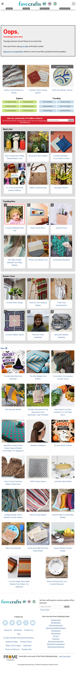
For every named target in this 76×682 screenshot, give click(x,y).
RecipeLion (56, 639)
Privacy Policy (42, 120)
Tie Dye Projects (65, 102)
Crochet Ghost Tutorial (63, 445)
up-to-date (24, 46)
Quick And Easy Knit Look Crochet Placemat (57, 582)
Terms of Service (12, 649)
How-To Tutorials (65, 106)
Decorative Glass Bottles (38, 156)
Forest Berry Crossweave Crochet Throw (63, 377)
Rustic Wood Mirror (38, 228)
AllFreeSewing (56, 633)
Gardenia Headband (38, 445)
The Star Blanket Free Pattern (38, 377)
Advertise (18, 630)
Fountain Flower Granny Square (38, 91)
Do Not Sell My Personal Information (19, 638)
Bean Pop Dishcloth (13, 548)
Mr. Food (56, 636)
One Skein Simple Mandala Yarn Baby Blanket (14, 262)
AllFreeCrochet (56, 620)
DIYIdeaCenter (56, 631)
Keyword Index (12, 642)
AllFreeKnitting (56, 623)
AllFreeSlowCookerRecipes (56, 644)
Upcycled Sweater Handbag (61, 336)
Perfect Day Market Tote (38, 260)
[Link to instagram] (26, 623)
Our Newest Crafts (10, 102)
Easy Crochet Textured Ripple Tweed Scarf (13, 482)
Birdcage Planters (61, 188)
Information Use (25, 122)
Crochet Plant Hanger (14, 303)
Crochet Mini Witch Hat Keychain (13, 377)
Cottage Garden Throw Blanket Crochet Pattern (13, 516)
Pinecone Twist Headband (38, 336)
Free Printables (47, 102)
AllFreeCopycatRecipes (55, 641)
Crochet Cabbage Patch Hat (14, 229)
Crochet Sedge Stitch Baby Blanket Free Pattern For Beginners (19, 584)
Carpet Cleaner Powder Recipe (63, 549)
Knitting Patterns (65, 110)
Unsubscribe (27, 649)
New (3, 348)
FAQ (18, 634)
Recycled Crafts (28, 102)
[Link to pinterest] (19, 623)
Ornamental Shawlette (61, 260)
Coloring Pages (47, 110)
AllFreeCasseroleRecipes (56, 647)
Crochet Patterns (11, 110)
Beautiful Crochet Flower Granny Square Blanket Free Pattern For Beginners (13, 448)
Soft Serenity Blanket (13, 409)
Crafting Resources (28, 106)
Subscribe (27, 645)
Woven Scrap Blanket (38, 515)
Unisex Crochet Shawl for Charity (14, 91)
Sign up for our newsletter (13, 52)
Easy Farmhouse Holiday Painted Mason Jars (14, 157)
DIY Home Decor (28, 110)
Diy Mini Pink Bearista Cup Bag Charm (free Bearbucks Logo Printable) (38, 412)
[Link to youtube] (32, 623)
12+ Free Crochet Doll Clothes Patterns (14, 189)
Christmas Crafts (11, 106)
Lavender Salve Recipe (63, 481)
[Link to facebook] (5, 623)
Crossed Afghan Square (14, 335)
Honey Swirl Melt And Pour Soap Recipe (38, 549)
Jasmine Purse (61, 228)
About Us (8, 630)
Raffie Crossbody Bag (37, 188)
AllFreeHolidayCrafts (56, 625)
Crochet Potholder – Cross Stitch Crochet (61, 157)
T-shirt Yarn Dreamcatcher (61, 304)
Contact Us (28, 630)
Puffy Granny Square (38, 481)
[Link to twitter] (12, 623)
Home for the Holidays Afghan (38, 304)
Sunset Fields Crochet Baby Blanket (62, 516)
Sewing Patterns (48, 106)
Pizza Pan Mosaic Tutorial (62, 90)
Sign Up (70, 120)
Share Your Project (13, 645)
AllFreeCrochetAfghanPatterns (56, 628)
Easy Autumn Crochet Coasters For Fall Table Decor (63, 412)
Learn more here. (65, 656)
